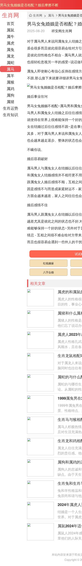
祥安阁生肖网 (61, 30)
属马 (10, 69)
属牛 (10, 36)
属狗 (10, 95)
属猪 (10, 101)
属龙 (10, 56)
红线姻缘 (48, 263)
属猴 (10, 82)
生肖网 (10, 15)
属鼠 (10, 30)
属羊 (10, 75)
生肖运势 (10, 108)
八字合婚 (48, 272)
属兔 (10, 49)
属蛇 (10, 62)
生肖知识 (10, 114)
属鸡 (10, 88)
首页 (10, 23)
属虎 (10, 43)
